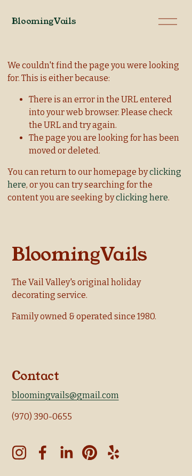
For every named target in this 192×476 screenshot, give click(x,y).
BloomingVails (44, 21)
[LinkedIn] (66, 452)
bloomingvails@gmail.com (65, 395)
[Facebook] (42, 452)
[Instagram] (19, 452)
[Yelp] (113, 452)
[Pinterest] (89, 452)
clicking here (142, 197)
